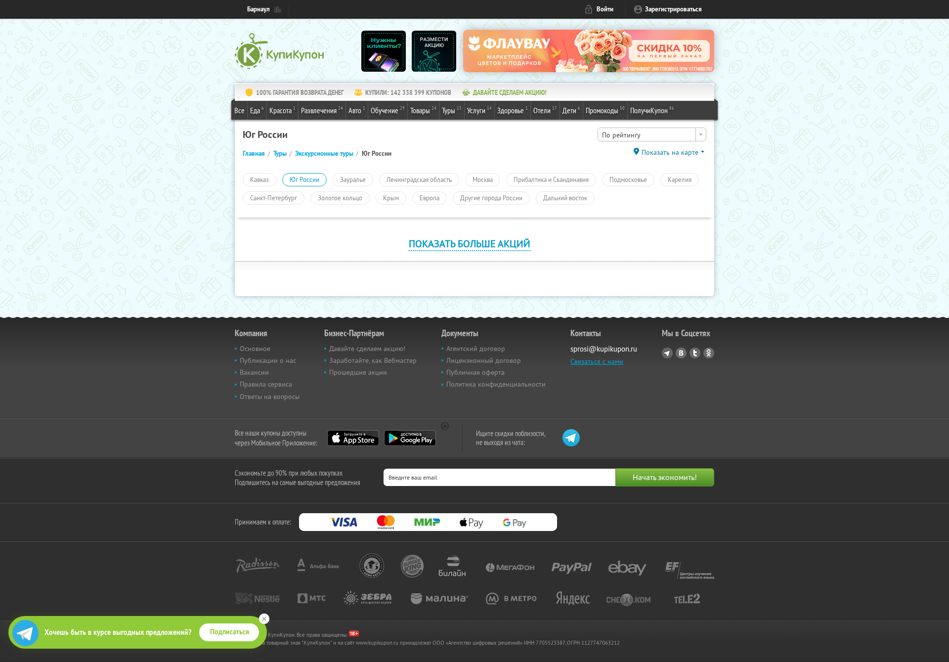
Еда (257, 110)
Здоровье (512, 110)
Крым (391, 198)
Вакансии (254, 372)
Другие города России (491, 198)
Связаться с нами (596, 361)
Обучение (388, 110)
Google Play (410, 438)
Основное (255, 348)
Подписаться (229, 631)
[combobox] (652, 134)
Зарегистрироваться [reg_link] (673, 9)
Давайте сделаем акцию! (367, 348)
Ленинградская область (419, 179)
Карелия (679, 179)
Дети (571, 110)
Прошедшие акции (358, 372)
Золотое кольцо (340, 198)
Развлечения (322, 110)
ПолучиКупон (652, 110)
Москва (483, 179)
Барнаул (258, 9)
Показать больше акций (469, 243)
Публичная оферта (475, 372)
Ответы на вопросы (270, 396)
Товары (423, 110)
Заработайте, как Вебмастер (373, 360)
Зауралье (353, 179)
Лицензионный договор (483, 360)
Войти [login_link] (605, 9)
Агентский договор (475, 348)
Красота (282, 110)
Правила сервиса (266, 384)
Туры (452, 110)
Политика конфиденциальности (496, 384)
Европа (429, 198)
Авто (356, 110)
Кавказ (259, 179)
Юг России (304, 179)
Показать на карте (670, 152)
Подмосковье (628, 179)
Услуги (479, 110)
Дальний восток (565, 198)
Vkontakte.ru (681, 353)
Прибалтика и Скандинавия (551, 179)
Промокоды (605, 110)
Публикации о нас (268, 360)
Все (239, 110)
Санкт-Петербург (273, 198)
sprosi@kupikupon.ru (603, 348)
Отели (545, 110)
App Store (353, 438)
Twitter (695, 353)
